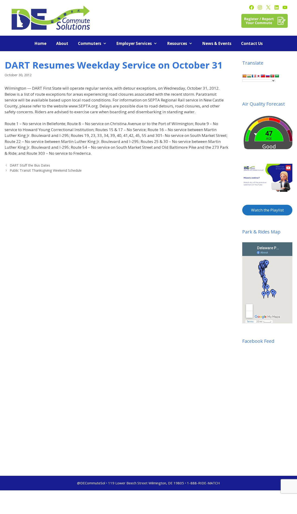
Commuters (89, 43)
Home (40, 43)
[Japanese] (258, 76)
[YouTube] (285, 7)
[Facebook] (251, 7)
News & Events (216, 43)
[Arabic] (277, 76)
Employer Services (134, 43)
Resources (177, 43)
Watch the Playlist (267, 210)
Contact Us (252, 43)
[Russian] (267, 76)
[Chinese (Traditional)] (263, 76)
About (62, 43)
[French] (254, 76)
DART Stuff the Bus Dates (30, 165)
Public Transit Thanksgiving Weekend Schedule (46, 170)
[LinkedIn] (276, 7)
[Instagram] (260, 7)
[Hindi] (249, 76)
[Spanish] (244, 76)
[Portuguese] (272, 76)
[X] (268, 7)
